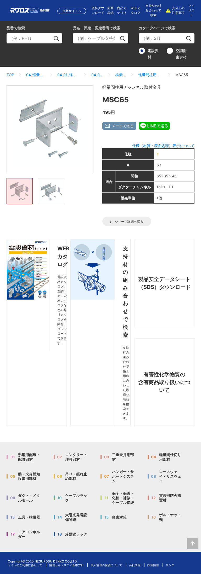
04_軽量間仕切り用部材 (35, 74)
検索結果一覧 (120, 74)
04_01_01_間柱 (97, 74)
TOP (10, 74)
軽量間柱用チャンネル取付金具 (150, 74)
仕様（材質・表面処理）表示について (163, 145)
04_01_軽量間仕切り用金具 (68, 74)
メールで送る (123, 125)
